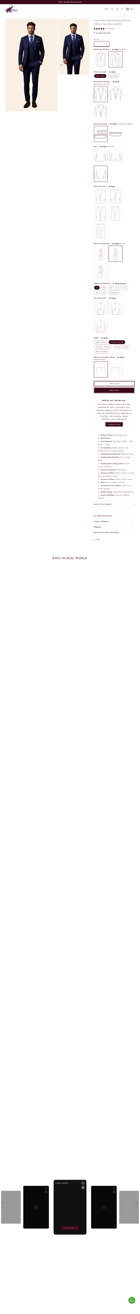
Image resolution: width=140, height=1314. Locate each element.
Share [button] (98, 539)
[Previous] (62, 65)
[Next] (60, 65)
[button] (112, 9)
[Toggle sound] (83, 1183)
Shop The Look (68, 1228)
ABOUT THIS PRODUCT (114, 504)
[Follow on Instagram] (83, 1187)
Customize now (114, 424)
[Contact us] (132, 1300)
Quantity (96, 39)
